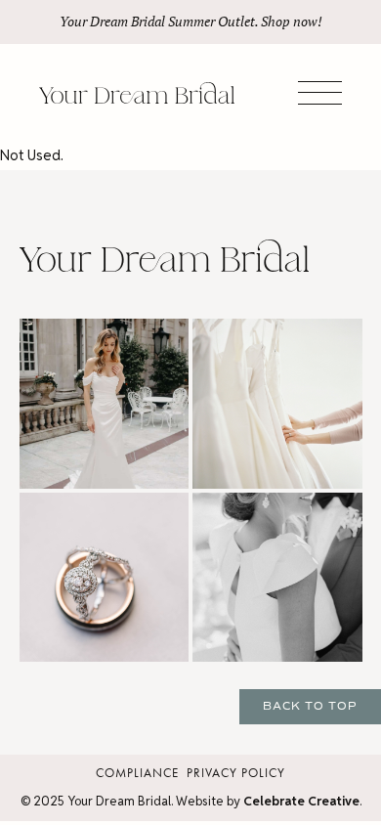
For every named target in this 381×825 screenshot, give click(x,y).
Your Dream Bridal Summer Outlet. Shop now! (191, 21)
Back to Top (310, 706)
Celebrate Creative (301, 801)
